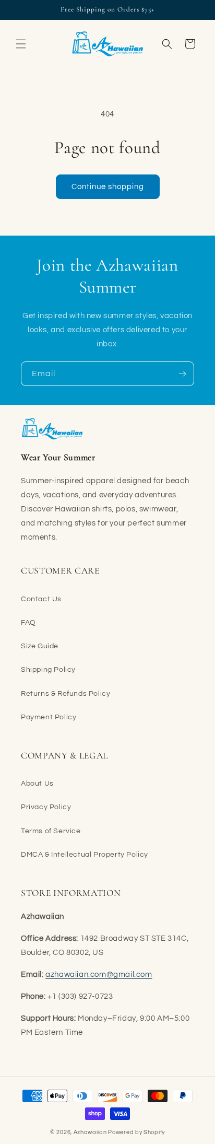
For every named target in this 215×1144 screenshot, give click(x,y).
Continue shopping (107, 187)
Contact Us (41, 599)
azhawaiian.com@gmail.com (98, 974)
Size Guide (39, 646)
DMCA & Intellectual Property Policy (84, 854)
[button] (20, 43)
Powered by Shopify (136, 1132)
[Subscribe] (182, 373)
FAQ (28, 622)
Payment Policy (48, 717)
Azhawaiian (90, 1132)
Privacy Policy (46, 807)
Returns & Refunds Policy (65, 693)
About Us (37, 783)
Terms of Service (51, 831)
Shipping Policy (48, 669)
